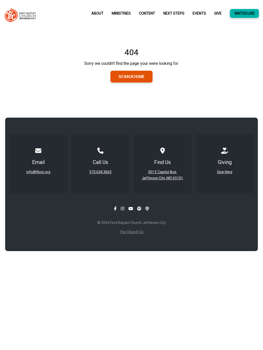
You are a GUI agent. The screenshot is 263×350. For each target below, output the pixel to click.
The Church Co (132, 232)
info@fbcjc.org (38, 172)
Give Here (224, 172)
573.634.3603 (100, 172)
